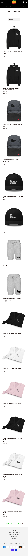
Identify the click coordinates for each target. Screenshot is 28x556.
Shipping (14, 536)
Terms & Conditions (14, 532)
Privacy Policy (14, 534)
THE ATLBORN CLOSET (19, 6)
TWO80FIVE (11, 543)
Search (14, 530)
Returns (14, 538)
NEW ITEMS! (7, 6)
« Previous (9, 523)
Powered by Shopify (19, 543)
